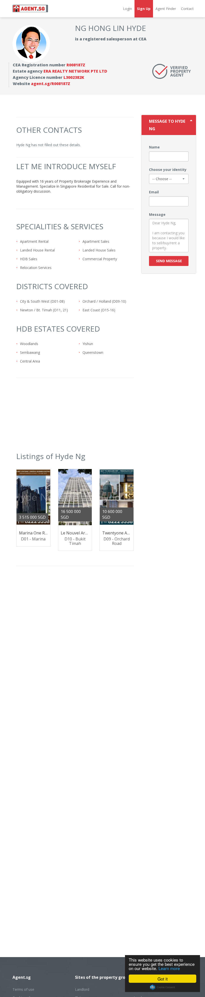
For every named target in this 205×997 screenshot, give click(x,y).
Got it (163, 979)
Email (154, 192)
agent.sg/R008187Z (50, 83)
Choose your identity (167, 169)
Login (127, 8)
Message (157, 214)
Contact (187, 8)
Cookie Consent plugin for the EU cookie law (162, 987)
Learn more (169, 968)
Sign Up (143, 8)
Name (154, 147)
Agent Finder (166, 8)
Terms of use (23, 989)
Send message (169, 260)
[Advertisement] (75, 418)
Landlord (82, 989)
